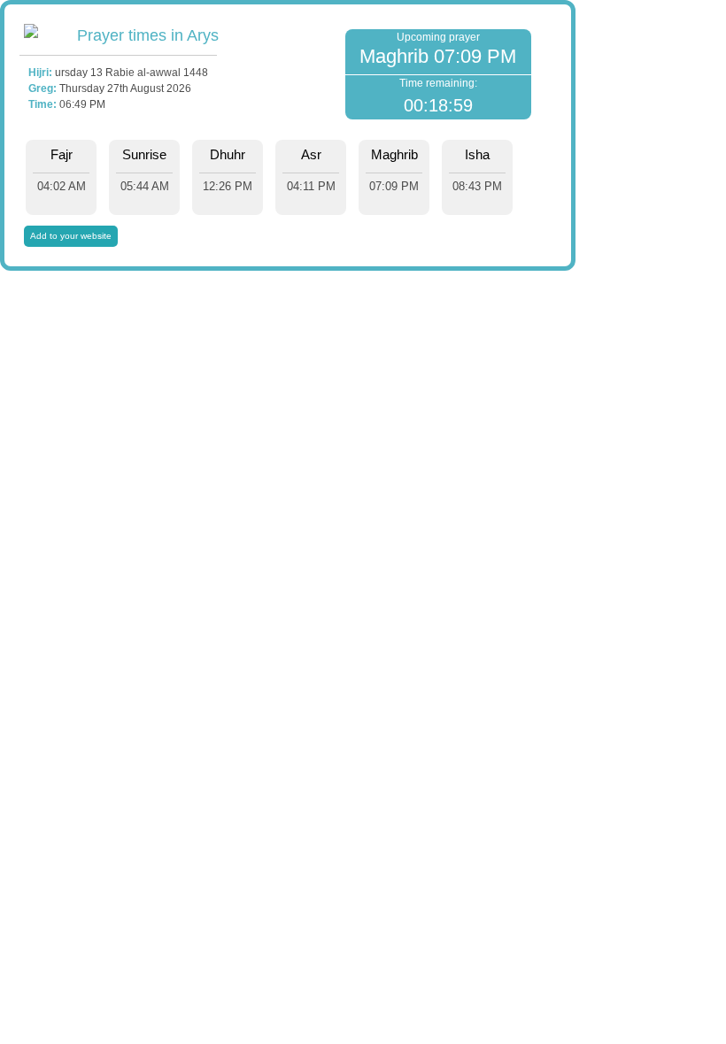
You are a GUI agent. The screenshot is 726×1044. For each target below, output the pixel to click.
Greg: (42, 88)
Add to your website (71, 236)
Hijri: (40, 72)
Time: (42, 104)
